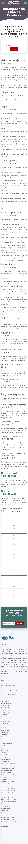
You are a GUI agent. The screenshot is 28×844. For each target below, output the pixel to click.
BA (14, 528)
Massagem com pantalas (8, 763)
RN (14, 577)
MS (14, 551)
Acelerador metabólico (7, 699)
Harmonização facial (6, 743)
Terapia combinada (6, 812)
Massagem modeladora (7, 768)
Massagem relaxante (6, 770)
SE (14, 593)
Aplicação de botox (6, 707)
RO (14, 580)
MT (14, 554)
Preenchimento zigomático (8, 801)
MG (14, 548)
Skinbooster (4, 810)
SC (14, 590)
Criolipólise (4, 725)
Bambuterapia (5, 712)
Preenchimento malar (7, 797)
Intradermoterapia (6, 748)
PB (14, 561)
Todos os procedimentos (8, 685)
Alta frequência (5, 701)
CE (14, 532)
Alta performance (6, 703)
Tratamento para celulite (8, 815)
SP (14, 596)
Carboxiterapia (5, 714)
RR (14, 583)
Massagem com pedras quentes (10, 766)
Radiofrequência (5, 806)
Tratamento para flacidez (8, 819)
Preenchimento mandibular (8, 799)
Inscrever (20, 623)
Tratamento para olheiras (8, 824)
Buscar (14, 49)
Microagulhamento (6, 772)
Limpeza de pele (5, 754)
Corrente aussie (5, 721)
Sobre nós (4, 683)
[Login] (25, 3)
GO (14, 541)
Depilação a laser (5, 728)
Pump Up (3, 804)
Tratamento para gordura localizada (11, 821)
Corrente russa (5, 723)
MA (14, 544)
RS (14, 586)
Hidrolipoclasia (5, 745)
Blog (2, 687)
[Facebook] (2, 643)
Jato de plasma (5, 750)
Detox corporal (5, 730)
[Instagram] (5, 643)
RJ (14, 574)
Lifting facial (4, 752)
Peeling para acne (6, 777)
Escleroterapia (5, 739)
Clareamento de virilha (7, 719)
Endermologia (5, 736)
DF (14, 535)
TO (14, 600)
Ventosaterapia (5, 826)
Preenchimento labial (7, 795)
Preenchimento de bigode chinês (10, 788)
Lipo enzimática (5, 759)
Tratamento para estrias (7, 817)
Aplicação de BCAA (6, 705)
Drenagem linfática (6, 732)
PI (14, 567)
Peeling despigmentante (8, 774)
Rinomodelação (5, 808)
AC (14, 515)
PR (14, 570)
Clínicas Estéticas (17, 835)
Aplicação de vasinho (7, 710)
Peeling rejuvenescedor (7, 781)
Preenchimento (5, 783)
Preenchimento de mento (8, 790)
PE (14, 564)
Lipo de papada (5, 757)
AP (14, 525)
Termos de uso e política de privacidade (12, 690)
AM (14, 522)
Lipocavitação (5, 761)
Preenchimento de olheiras (8, 792)
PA (14, 557)
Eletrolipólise (4, 734)
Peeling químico (5, 779)
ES (14, 538)
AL (14, 519)
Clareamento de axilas (7, 716)
